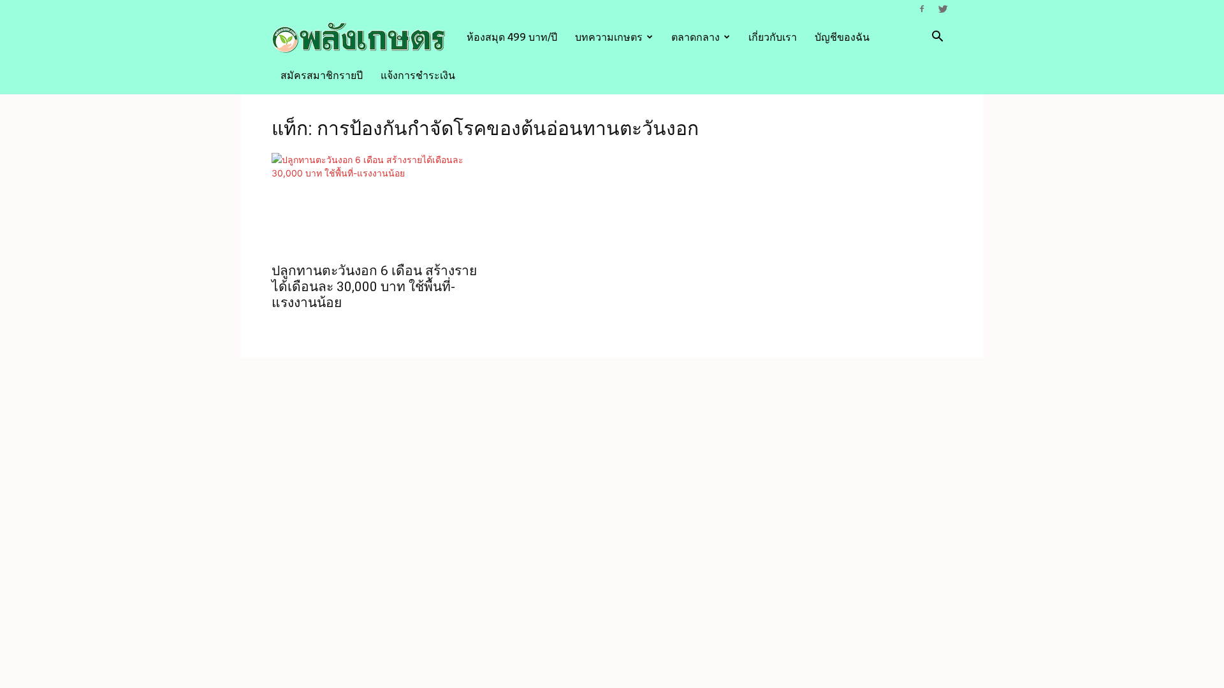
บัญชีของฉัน (842, 37)
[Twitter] (942, 9)
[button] (937, 38)
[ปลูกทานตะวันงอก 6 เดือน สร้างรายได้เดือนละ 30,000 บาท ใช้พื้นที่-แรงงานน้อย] (375, 204)
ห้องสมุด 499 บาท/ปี (512, 37)
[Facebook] (921, 9)
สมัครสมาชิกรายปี (321, 75)
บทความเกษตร (609, 37)
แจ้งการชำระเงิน (418, 75)
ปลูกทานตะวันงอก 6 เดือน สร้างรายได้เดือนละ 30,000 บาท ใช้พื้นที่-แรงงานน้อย (374, 286)
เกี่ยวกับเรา (772, 37)
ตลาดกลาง (695, 37)
